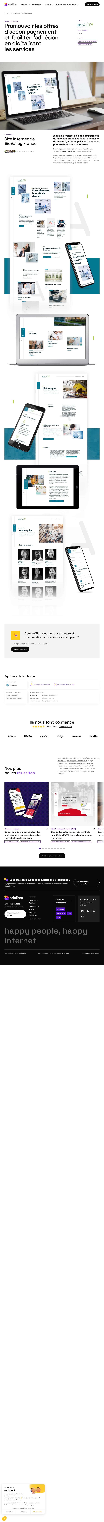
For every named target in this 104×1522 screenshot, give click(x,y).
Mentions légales (43, 953)
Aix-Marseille (61, 913)
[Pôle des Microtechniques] (73, 812)
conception (72, 763)
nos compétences (85, 758)
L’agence (32, 897)
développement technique (77, 761)
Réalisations (15, 13)
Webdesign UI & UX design (49, 695)
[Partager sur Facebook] (88, 911)
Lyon (69, 913)
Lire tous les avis (65, 727)
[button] (40, 848)
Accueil (6, 13)
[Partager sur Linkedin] (82, 911)
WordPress (9, 135)
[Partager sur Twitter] (93, 911)
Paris (58, 917)
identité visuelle (66, 151)
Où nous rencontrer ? (61, 901)
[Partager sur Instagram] (82, 916)
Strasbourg (60, 909)
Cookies (51, 953)
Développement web (48, 698)
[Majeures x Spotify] (26, 812)
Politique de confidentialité (61, 953)
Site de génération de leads (87, 41)
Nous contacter (35, 919)
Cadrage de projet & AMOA (49, 701)
